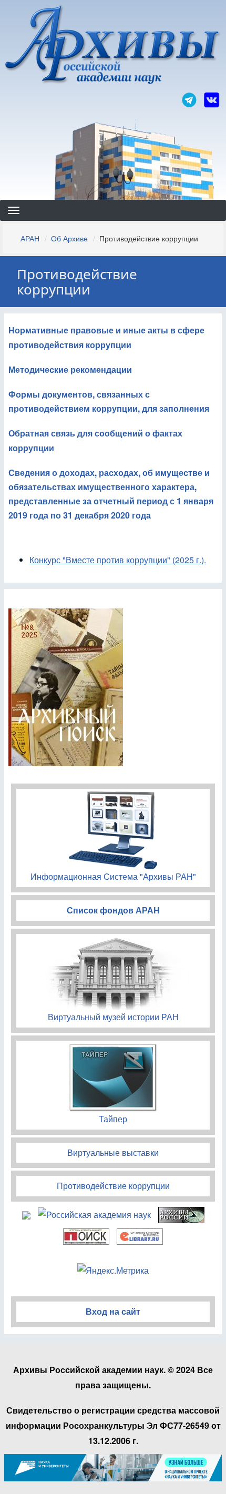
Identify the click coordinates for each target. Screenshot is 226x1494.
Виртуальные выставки (113, 1152)
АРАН (29, 238)
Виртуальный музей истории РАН (113, 1017)
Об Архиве (69, 238)
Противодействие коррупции (113, 1186)
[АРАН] (113, 46)
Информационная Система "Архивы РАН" (113, 876)
